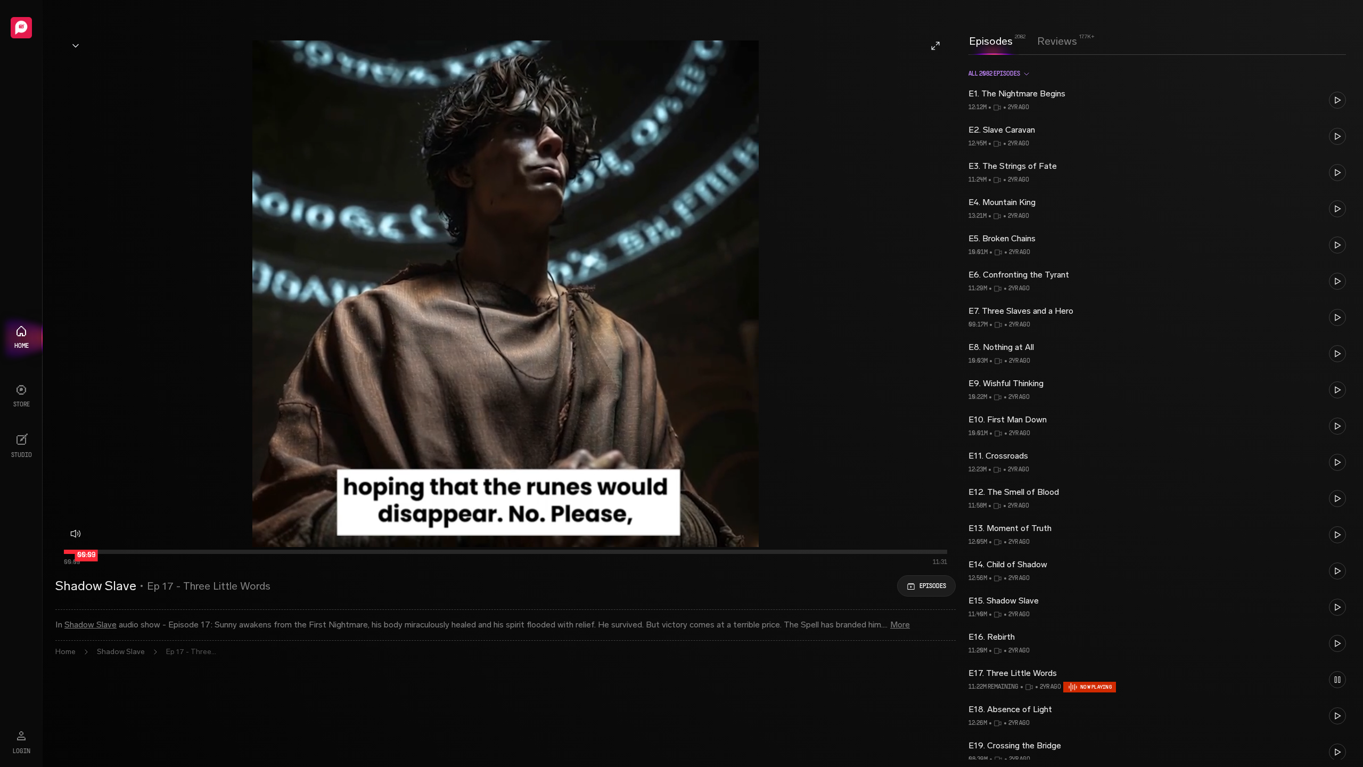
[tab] (990, 40)
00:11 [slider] (89, 556)
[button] (1157, 100)
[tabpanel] (1157, 410)
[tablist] (1023, 41)
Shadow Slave (90, 624)
